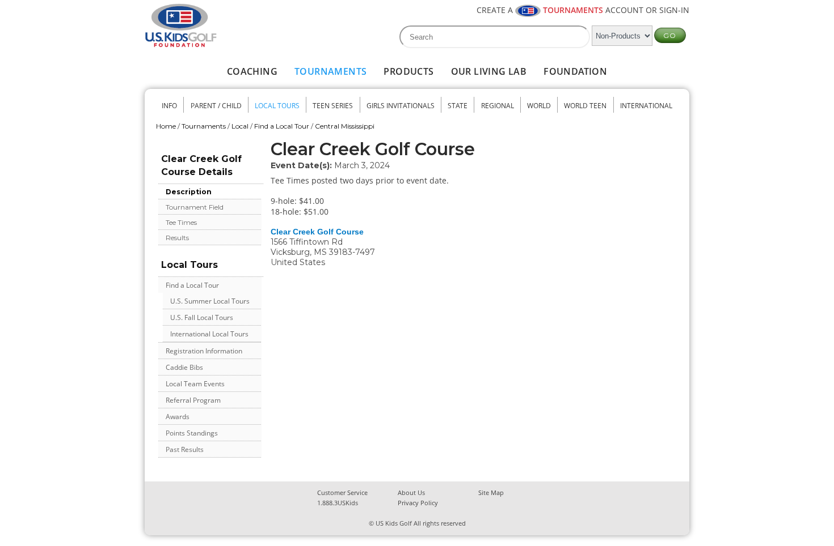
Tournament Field (195, 207)
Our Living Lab (489, 71)
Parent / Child (216, 105)
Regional (497, 105)
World (539, 105)
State (457, 105)
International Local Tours (209, 334)
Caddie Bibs (184, 367)
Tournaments (330, 71)
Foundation (575, 71)
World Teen (585, 105)
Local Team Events (195, 384)
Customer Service (342, 492)
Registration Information (204, 351)
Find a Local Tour (281, 126)
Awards (177, 416)
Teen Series (333, 105)
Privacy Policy (418, 502)
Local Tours (277, 105)
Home (166, 126)
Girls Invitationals (401, 105)
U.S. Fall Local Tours (201, 317)
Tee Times (181, 222)
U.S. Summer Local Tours (210, 301)
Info (169, 105)
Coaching (252, 71)
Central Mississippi (344, 126)
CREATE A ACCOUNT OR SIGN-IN (583, 10)
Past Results (185, 449)
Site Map (491, 492)
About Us (411, 492)
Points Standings (192, 433)
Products (408, 71)
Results (177, 237)
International (646, 105)
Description (189, 191)
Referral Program (193, 400)
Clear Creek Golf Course (317, 231)
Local (239, 126)
